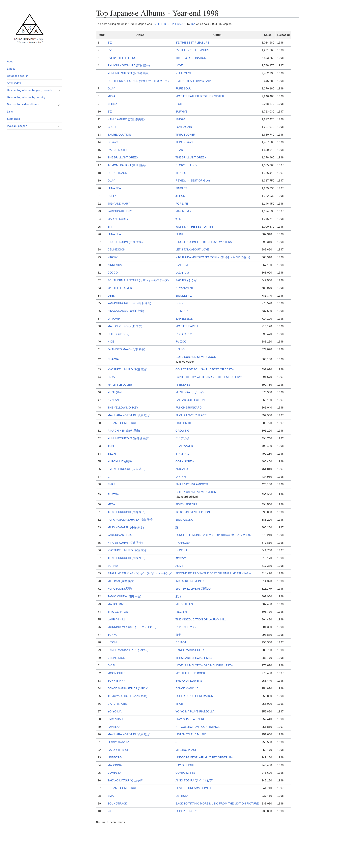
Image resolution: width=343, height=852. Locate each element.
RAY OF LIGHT (185, 765)
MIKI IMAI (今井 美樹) (121, 581)
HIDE (111, 341)
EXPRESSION (184, 318)
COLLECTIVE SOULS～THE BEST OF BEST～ (205, 369)
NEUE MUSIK (184, 73)
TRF (110, 226)
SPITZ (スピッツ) (118, 334)
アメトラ (181, 476)
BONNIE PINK (116, 680)
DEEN (111, 295)
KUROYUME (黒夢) (120, 461)
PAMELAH (114, 726)
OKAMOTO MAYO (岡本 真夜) (126, 349)
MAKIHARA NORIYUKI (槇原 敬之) (129, 415)
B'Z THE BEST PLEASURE (169, 23)
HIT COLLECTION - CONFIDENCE (197, 726)
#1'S (178, 218)
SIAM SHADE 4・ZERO (190, 719)
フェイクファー (185, 334)
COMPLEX (114, 772)
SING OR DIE (184, 423)
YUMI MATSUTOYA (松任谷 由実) (128, 73)
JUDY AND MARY (119, 203)
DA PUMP (114, 318)
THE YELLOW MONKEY (123, 407)
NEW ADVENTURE (187, 287)
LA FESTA (181, 795)
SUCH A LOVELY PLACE (190, 415)
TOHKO (113, 634)
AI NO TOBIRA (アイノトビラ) (194, 780)
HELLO (180, 349)
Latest (11, 68)
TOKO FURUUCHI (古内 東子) (126, 512)
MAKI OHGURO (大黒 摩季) (125, 326)
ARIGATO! (182, 469)
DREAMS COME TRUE (122, 423)
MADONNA (115, 765)
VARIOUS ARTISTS (120, 211)
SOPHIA (113, 565)
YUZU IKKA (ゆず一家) (189, 392)
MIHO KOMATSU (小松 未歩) (126, 527)
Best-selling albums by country (26, 97)
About (10, 61)
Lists (10, 111)
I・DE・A (181, 550)
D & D (111, 665)
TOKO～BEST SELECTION (192, 512)
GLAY (111, 88)
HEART (180, 149)
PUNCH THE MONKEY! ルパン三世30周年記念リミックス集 (213, 535)
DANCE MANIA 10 (186, 688)
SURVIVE (181, 111)
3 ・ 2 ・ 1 (182, 453)
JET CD (180, 195)
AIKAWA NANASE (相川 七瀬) (126, 310)
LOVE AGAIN (183, 126)
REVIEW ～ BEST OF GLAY (192, 180)
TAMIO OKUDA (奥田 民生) (124, 596)
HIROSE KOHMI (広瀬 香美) (125, 242)
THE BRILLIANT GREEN (123, 157)
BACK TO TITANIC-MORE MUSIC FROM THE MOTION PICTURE (217, 803)
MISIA (111, 96)
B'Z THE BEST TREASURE (192, 50)
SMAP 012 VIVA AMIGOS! (191, 484)
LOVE (179, 65)
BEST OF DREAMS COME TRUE (196, 788)
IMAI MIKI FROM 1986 (189, 581)
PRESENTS (182, 384)
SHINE (179, 234)
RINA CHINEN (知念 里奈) (124, 430)
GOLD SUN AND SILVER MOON (195, 356)
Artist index (14, 82)
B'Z (193, 23)
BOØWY (113, 142)
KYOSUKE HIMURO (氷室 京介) (127, 369)
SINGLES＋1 (183, 295)
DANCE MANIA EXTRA (189, 650)
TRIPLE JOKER (185, 134)
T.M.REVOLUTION (119, 134)
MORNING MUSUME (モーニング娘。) (132, 627)
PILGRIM (181, 611)
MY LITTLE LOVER (120, 287)
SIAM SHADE (116, 719)
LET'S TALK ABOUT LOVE (192, 249)
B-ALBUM (181, 265)
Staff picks (13, 118)
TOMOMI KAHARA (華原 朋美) (127, 165)
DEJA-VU (181, 642)
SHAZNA (113, 359)
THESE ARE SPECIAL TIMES (193, 657)
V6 (109, 811)
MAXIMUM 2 (183, 211)
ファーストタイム (186, 627)
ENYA (111, 376)
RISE (178, 103)
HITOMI (113, 642)
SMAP (111, 484)
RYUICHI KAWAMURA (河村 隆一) (129, 65)
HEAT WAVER (184, 445)
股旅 (178, 596)
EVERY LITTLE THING (122, 57)
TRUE (179, 703)
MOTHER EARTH (186, 326)
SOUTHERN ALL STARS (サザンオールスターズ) (138, 80)
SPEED (112, 103)
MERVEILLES (184, 604)
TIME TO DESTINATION (190, 57)
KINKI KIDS (115, 265)
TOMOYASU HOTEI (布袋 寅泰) (127, 696)
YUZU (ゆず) (115, 392)
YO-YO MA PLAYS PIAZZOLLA (194, 711)
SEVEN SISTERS (186, 504)
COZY (179, 303)
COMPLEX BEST (186, 772)
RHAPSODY (183, 542)
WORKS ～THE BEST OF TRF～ (196, 226)
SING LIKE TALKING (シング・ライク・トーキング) (140, 573)
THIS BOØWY (184, 142)
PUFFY (112, 195)
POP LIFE (181, 203)
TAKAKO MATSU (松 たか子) (126, 780)
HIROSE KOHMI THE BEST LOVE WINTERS (203, 242)
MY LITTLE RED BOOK (190, 673)
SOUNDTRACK (117, 173)
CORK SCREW (184, 461)
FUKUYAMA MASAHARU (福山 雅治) (130, 519)
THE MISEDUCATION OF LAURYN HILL (200, 619)
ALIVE (179, 565)
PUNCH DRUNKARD (188, 407)
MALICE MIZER (117, 604)
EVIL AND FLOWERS (188, 680)
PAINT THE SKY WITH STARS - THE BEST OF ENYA (208, 376)
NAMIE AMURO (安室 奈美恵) (126, 119)
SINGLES (181, 188)
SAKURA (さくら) (186, 280)
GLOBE (112, 126)
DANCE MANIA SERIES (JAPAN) (128, 650)
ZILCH (112, 453)
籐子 (178, 634)
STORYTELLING (186, 165)
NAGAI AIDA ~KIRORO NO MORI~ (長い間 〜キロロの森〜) (212, 257)
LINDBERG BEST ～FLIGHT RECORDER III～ (204, 757)
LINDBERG (115, 757)
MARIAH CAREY (118, 218)
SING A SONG (184, 519)
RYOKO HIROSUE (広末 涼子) (126, 469)
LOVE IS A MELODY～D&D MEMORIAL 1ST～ (204, 665)
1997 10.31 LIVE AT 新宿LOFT (194, 588)
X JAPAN (113, 400)
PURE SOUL (183, 88)
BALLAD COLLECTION (190, 400)
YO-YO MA (114, 711)
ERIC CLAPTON (118, 611)
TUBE (111, 445)
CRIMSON (182, 310)
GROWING (182, 430)
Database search (17, 75)
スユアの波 (182, 438)
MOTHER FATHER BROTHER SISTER (199, 96)
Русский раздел (17, 125)
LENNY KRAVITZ (118, 742)
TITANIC (180, 173)
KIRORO (113, 257)
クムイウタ (182, 272)
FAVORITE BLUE (118, 749)
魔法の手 (181, 558)
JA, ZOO (180, 341)
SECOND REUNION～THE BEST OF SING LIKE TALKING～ (213, 573)
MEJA (111, 504)
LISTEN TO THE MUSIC (190, 734)
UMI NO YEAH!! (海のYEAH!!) (194, 80)
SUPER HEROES (186, 811)
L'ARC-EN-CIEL (117, 149)
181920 (180, 119)
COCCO (113, 272)
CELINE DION (116, 249)
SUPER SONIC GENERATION (194, 696)
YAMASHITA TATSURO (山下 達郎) (129, 303)
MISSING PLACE (186, 749)
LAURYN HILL (116, 619)
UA (109, 476)
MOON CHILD (116, 673)
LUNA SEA (114, 188)
